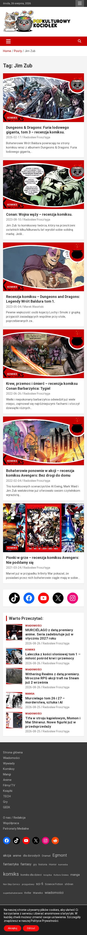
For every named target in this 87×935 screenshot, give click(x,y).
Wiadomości (33, 625)
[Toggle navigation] (8, 41)
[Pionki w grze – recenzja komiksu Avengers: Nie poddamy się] (43, 527)
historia (42, 864)
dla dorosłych (31, 855)
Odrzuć (31, 928)
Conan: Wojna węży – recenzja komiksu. (39, 214)
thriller (27, 892)
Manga (29, 693)
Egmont (59, 855)
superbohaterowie (12, 893)
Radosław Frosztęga (36, 137)
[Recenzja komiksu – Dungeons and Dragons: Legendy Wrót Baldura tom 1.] (43, 266)
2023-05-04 (13, 306)
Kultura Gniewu (61, 875)
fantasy (25, 864)
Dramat (46, 855)
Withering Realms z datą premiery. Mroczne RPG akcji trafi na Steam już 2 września (52, 678)
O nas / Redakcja (14, 817)
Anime (7, 780)
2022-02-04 (13, 480)
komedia (63, 864)
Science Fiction (54, 884)
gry (35, 864)
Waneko (38, 892)
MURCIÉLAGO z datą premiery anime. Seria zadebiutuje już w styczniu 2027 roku (49, 634)
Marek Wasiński (33, 306)
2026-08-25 (32, 707)
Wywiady (9, 763)
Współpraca (11, 823)
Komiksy (8, 769)
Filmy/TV (9, 785)
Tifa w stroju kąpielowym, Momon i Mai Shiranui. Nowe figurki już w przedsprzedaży (52, 722)
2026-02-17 (13, 137)
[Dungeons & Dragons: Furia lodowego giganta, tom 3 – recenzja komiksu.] (43, 97)
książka (48, 875)
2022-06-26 (13, 393)
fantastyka (11, 864)
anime (17, 855)
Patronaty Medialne (16, 828)
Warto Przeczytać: (26, 618)
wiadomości (54, 893)
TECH (7, 796)
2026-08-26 (32, 643)
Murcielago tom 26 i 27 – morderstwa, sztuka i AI (45, 700)
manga (75, 875)
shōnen (69, 884)
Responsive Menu (79, 3)
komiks (11, 874)
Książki (7, 791)
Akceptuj (12, 928)
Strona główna (13, 752)
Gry (5, 802)
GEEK (6, 807)
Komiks (12, 117)
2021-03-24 (13, 567)
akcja (7, 855)
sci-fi (39, 884)
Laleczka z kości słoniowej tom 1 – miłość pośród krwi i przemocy (53, 656)
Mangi (7, 774)
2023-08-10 (13, 219)
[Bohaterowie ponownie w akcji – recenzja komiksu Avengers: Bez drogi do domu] (43, 440)
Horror (52, 864)
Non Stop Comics (11, 884)
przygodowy (28, 884)
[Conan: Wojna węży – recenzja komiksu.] (43, 184)
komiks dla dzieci (31, 874)
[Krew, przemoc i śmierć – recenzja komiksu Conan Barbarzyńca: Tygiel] (43, 353)
